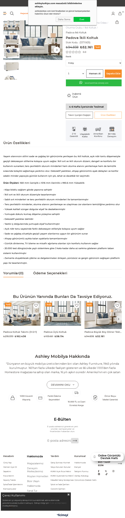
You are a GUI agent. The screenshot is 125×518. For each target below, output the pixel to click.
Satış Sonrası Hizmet (60, 462)
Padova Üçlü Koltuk (55, 331)
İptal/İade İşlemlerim (13, 484)
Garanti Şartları (58, 489)
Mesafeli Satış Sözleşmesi (62, 480)
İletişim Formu (81, 471)
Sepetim (7, 471)
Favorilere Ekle (36, 305)
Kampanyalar (9, 489)
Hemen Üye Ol (10, 467)
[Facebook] (98, 471)
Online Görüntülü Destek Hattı (109, 457)
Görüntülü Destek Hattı (85, 480)
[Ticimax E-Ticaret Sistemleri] (62, 515)
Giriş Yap (7, 462)
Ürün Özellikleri (108, 115)
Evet (82, 19)
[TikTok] (106, 474)
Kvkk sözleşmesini (57, 503)
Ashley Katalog (81, 476)
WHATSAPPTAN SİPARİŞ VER (96, 83)
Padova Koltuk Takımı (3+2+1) (20, 331)
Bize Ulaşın (33, 481)
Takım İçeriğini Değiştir (79, 115)
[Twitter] (106, 471)
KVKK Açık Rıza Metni (61, 471)
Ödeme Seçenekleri (50, 273)
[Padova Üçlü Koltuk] (62, 315)
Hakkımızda (33, 485)
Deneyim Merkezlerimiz (35, 470)
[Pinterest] (99, 474)
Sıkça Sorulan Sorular (61, 467)
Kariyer (77, 467)
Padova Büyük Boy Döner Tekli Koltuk (103, 331)
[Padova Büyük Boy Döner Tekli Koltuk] (103, 315)
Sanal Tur (32, 490)
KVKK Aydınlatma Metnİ (62, 476)
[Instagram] (113, 471)
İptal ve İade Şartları (60, 484)
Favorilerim (8, 476)
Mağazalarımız (27, 13)
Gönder (75, 440)
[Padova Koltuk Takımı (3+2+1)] (22, 315)
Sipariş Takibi (9, 480)
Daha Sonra (64, 19)
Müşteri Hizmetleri (37, 476)
